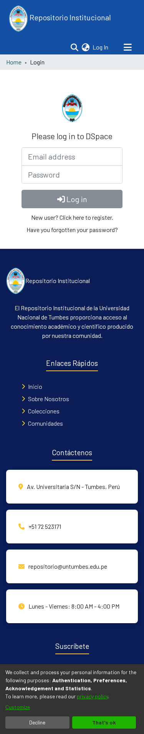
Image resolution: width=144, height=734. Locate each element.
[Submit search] (74, 47)
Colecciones (44, 411)
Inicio (35, 386)
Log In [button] (101, 47)
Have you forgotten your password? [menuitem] (72, 229)
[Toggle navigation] (127, 47)
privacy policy (92, 696)
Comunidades (45, 423)
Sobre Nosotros (48, 398)
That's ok (104, 722)
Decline (37, 722)
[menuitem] (85, 47)
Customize (17, 707)
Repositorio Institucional (69, 17)
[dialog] (72, 699)
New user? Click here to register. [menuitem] (72, 217)
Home (14, 62)
